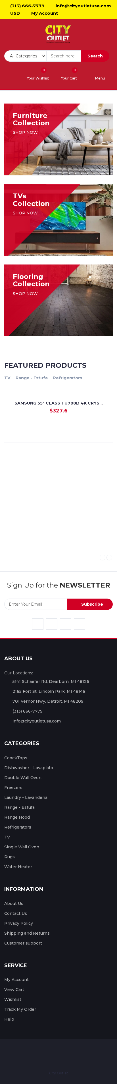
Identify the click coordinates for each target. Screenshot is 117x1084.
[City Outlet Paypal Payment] (53, 1055)
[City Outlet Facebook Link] (37, 624)
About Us (13, 903)
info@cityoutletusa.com (83, 5)
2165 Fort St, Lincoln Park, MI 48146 (48, 691)
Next (109, 557)
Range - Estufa (32, 377)
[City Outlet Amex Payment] (84, 1055)
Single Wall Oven (21, 846)
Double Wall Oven (22, 777)
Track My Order (20, 1009)
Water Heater (18, 866)
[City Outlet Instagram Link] (65, 624)
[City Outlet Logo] (58, 34)
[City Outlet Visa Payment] (31, 1055)
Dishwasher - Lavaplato (28, 767)
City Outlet (58, 1073)
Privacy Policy (18, 923)
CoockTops (15, 757)
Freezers (13, 787)
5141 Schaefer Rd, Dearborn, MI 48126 (50, 681)
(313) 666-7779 (26, 5)
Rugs (9, 856)
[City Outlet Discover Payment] (74, 1055)
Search (95, 56)
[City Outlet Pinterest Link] (79, 624)
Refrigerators (67, 377)
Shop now (26, 132)
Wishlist (12, 999)
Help (9, 1019)
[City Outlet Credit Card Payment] (42, 1055)
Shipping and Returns (27, 933)
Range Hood (17, 817)
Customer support (23, 943)
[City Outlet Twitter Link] (51, 624)
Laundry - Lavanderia (25, 797)
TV (7, 377)
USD (14, 13)
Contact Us (15, 913)
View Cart (14, 989)
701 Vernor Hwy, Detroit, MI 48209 (47, 701)
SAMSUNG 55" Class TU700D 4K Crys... (58, 403)
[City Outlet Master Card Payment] (63, 1055)
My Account (44, 13)
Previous (102, 557)
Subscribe (91, 604)
